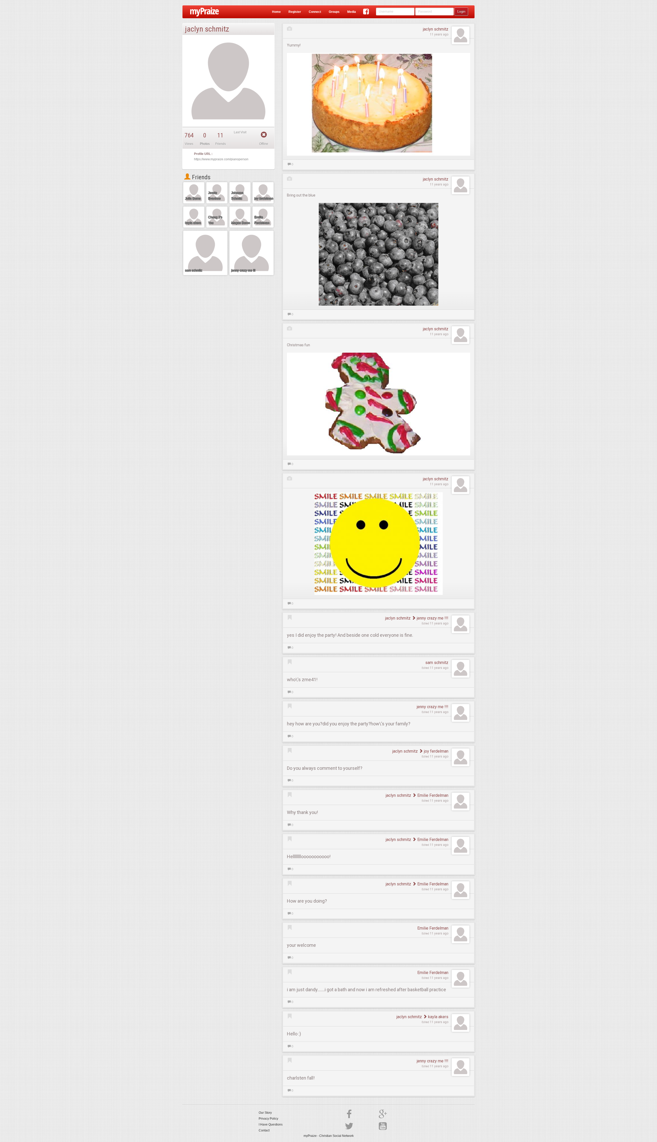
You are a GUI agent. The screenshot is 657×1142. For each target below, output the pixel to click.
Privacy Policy (268, 1118)
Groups (334, 12)
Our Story (265, 1113)
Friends (200, 177)
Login (461, 11)
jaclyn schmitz (435, 29)
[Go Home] (202, 11)
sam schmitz (436, 662)
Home (276, 12)
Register (294, 12)
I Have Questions (271, 1124)
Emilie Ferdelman (432, 795)
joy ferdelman (435, 751)
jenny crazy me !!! (432, 618)
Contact (264, 1130)
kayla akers (437, 1016)
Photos (205, 144)
